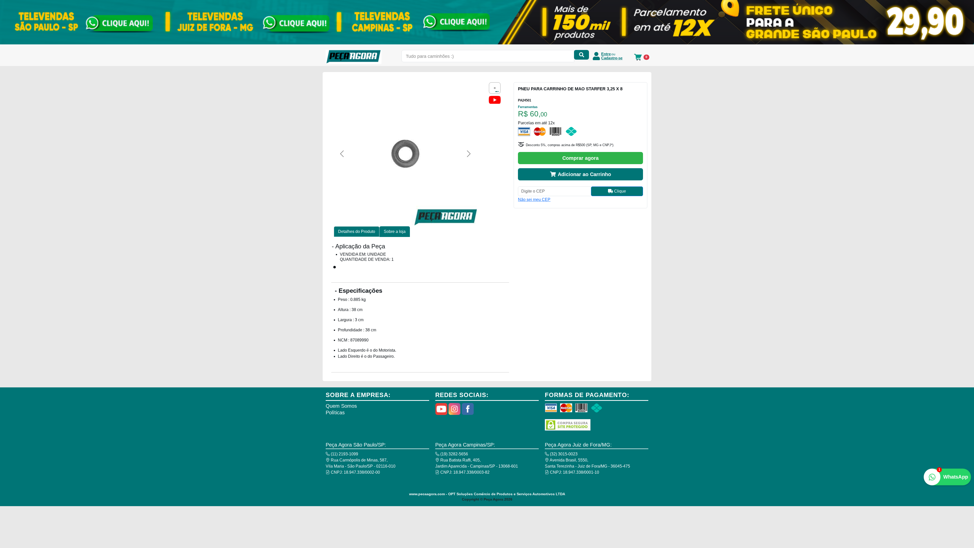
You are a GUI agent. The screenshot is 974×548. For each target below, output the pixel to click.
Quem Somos (341, 406)
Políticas (335, 412)
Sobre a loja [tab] (395, 231)
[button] (342, 153)
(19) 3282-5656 (453, 454)
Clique (619, 191)
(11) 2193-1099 (344, 454)
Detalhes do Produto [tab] (356, 231)
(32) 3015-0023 (563, 454)
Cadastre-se (611, 58)
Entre (606, 54)
